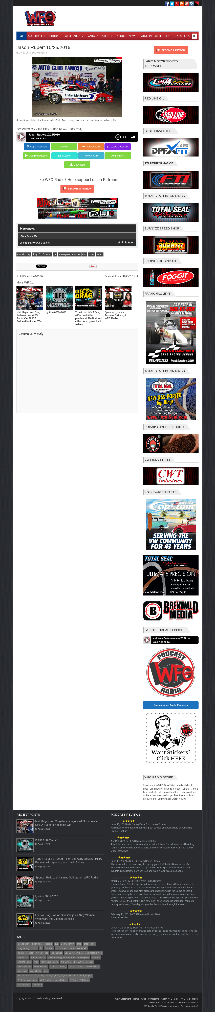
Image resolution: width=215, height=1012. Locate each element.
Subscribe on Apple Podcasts (171, 705)
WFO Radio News (189, 999)
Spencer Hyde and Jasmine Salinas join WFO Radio (116, 315)
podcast (53, 966)
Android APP (118, 155)
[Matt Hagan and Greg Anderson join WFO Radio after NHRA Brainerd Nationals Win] (29, 298)
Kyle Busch (23, 957)
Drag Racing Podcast (27, 948)
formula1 (47, 254)
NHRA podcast (24, 966)
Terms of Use (139, 999)
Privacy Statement (122, 999)
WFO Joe (84, 980)
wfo (46, 971)
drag (35, 254)
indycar (39, 953)
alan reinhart (23, 944)
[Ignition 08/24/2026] (59, 298)
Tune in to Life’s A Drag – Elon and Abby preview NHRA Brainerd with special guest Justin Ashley (88, 318)
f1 (40, 254)
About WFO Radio (170, 999)
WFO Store (154, 1002)
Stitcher (66, 155)
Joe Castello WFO (93, 953)
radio (71, 966)
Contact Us (153, 999)
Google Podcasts (38, 155)
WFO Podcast (40, 52)
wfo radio (37, 984)
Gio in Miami (62, 948)
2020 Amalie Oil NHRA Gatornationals (180, 1002)
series (100, 254)
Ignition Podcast (25, 953)
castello (21, 254)
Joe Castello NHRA (73, 953)
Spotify (64, 146)
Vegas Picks (35, 971)
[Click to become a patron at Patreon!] (77, 193)
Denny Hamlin (67, 944)
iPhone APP (91, 155)
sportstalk (22, 971)
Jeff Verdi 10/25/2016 (31, 276)
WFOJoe (74, 980)
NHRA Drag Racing (49, 962)
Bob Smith (37, 944)
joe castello (56, 953)
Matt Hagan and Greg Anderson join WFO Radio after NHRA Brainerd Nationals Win (28, 317)
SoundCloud (93, 146)
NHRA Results (40, 966)
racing (92, 254)
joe (55, 254)
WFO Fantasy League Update (53, 980)
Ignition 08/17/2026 (46, 896)
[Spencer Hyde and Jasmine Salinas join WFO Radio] (118, 298)
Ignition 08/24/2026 (56, 312)
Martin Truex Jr (38, 957)
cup (28, 254)
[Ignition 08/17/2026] (25, 902)
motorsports (64, 254)
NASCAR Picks (24, 962)
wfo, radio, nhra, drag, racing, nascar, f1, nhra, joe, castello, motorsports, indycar (55, 975)
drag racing (89, 944)
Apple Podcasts (38, 146)
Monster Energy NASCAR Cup (61, 957)
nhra (84, 254)
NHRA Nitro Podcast (83, 962)
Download (79, 164)
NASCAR (76, 254)
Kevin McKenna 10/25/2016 (120, 276)
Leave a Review (119, 146)
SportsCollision (92, 966)
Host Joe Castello (78, 948)
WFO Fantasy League (27, 980)
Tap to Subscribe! (189, 1006)
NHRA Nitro (66, 962)
